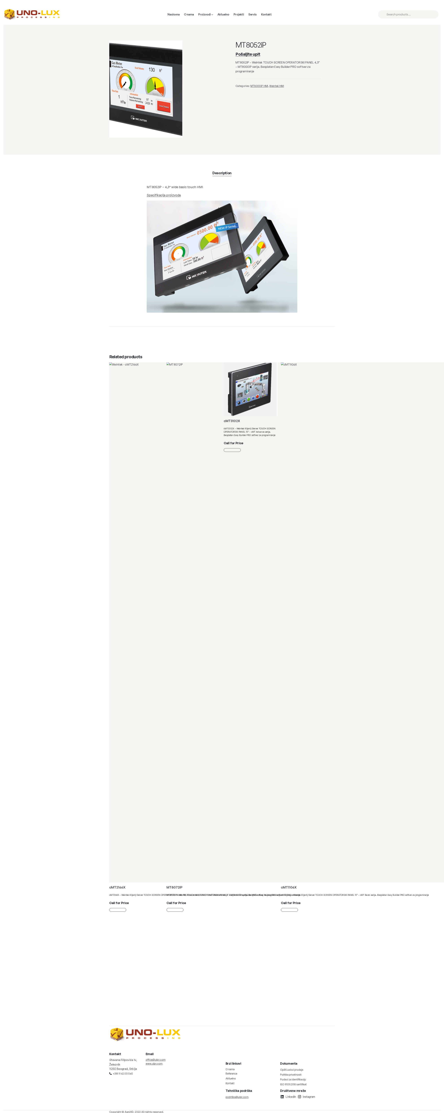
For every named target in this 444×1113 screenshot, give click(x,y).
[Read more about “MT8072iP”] (174, 910)
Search (435, 14)
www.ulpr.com (154, 1063)
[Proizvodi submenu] (212, 14)
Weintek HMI (276, 85)
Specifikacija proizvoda (164, 195)
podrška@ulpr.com (237, 1096)
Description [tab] (222, 173)
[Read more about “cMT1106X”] (289, 910)
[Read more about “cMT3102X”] (232, 450)
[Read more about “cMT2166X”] (117, 910)
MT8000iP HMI (259, 85)
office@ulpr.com (156, 1059)
